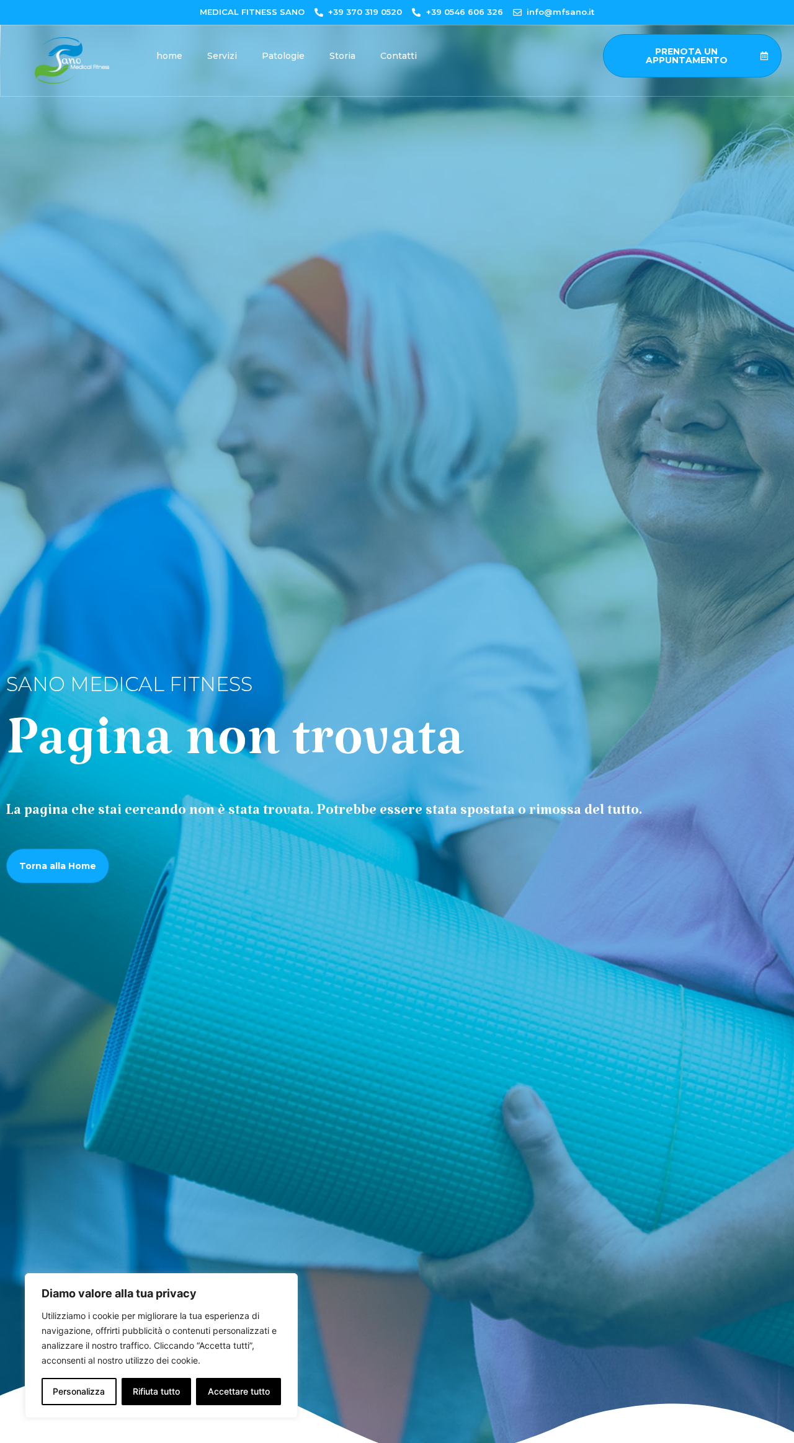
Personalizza (79, 1391)
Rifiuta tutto (156, 1391)
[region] (161, 1345)
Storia (342, 55)
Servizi (222, 55)
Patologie (283, 55)
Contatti (398, 55)
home (169, 55)
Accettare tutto (239, 1391)
